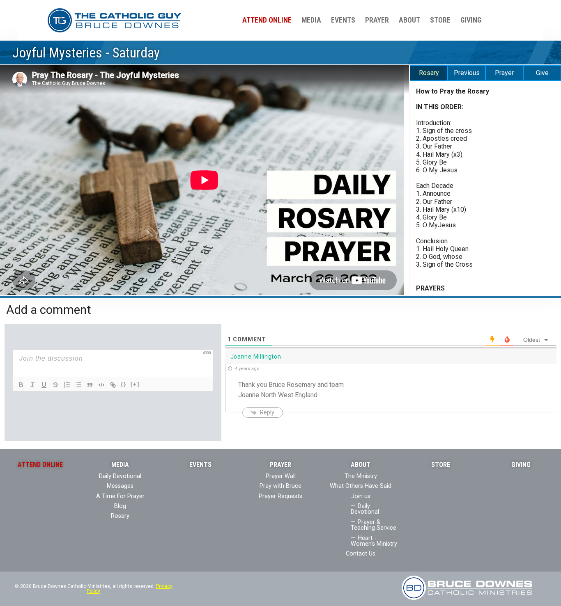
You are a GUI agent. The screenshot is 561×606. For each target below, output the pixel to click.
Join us (360, 496)
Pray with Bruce (280, 486)
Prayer (377, 20)
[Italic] (32, 385)
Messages (120, 486)
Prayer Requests (280, 496)
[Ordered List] (67, 385)
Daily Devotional (120, 476)
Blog (120, 506)
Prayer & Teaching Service (373, 525)
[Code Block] (101, 385)
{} (123, 384)
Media (311, 20)
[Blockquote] (90, 385)
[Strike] (55, 385)
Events (343, 20)
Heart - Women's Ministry (374, 541)
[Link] (113, 385)
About (409, 20)
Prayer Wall (281, 476)
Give (542, 73)
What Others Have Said (360, 486)
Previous (467, 73)
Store (440, 20)
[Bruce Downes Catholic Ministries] (114, 20)
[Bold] (21, 385)
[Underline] (44, 385)
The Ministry (361, 476)
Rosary (429, 73)
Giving (470, 20)
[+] (135, 384)
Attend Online (267, 20)
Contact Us (360, 553)
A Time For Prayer (120, 496)
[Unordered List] (78, 385)
